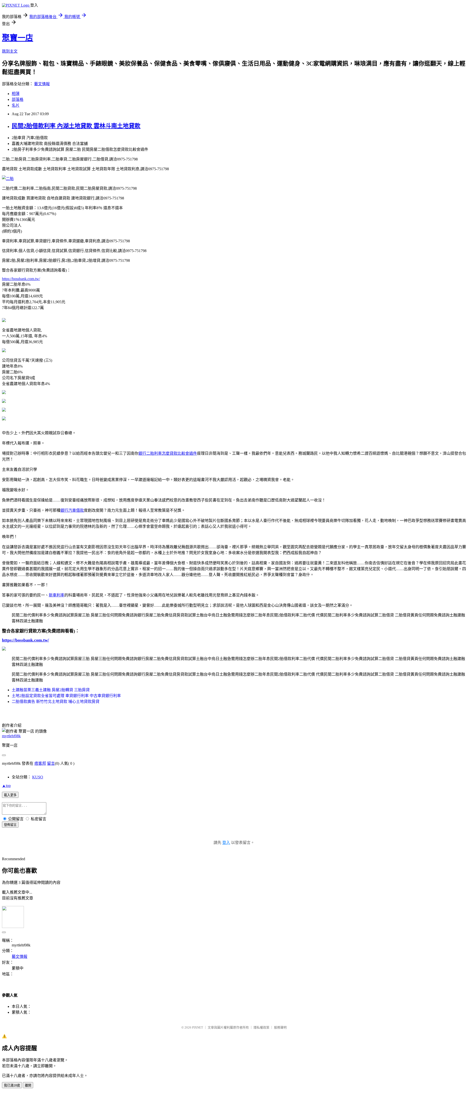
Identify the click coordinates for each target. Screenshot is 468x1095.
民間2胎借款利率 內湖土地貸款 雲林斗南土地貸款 (76, 126)
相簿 (16, 94)
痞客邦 (40, 763)
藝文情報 (42, 84)
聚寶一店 (17, 37)
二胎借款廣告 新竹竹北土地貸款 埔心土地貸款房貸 (55, 701)
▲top (6, 785)
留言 (51, 763)
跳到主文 (10, 51)
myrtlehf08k (11, 736)
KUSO (37, 777)
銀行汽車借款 (72, 510)
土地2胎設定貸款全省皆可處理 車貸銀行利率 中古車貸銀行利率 (66, 696)
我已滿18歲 (12, 1085)
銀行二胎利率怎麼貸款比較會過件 (167, 453)
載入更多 (10, 795)
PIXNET (197, 1027)
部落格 (17, 99)
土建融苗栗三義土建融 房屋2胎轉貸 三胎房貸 (51, 690)
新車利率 (56, 595)
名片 (16, 105)
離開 (28, 1085)
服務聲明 (280, 1027)
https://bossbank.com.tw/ (21, 279)
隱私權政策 (261, 1027)
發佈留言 (10, 825)
